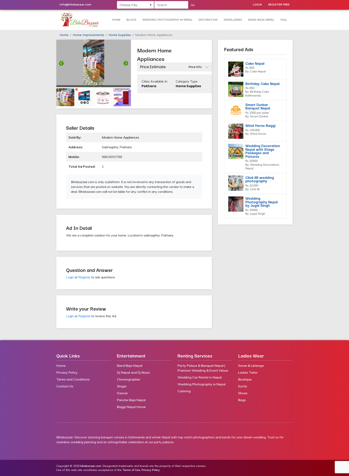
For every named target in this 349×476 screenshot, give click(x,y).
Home (116, 19)
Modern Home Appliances (120, 137)
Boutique (245, 379)
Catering (184, 391)
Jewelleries (233, 19)
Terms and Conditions (73, 379)
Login (257, 4)
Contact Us (64, 386)
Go (193, 5)
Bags (242, 400)
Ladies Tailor (248, 372)
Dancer (122, 393)
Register (84, 277)
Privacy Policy (67, 372)
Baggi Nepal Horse (131, 407)
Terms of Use (131, 470)
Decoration (208, 19)
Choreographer (128, 379)
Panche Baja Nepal (131, 400)
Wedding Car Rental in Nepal (200, 377)
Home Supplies (119, 35)
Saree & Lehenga (251, 366)
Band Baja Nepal (261, 19)
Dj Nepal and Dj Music (133, 372)
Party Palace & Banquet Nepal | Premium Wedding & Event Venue (203, 368)
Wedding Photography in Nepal (167, 19)
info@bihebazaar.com (75, 4)
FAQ (283, 19)
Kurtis (242, 386)
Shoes (242, 393)
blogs (131, 19)
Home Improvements (88, 35)
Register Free (278, 4)
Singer (122, 386)
